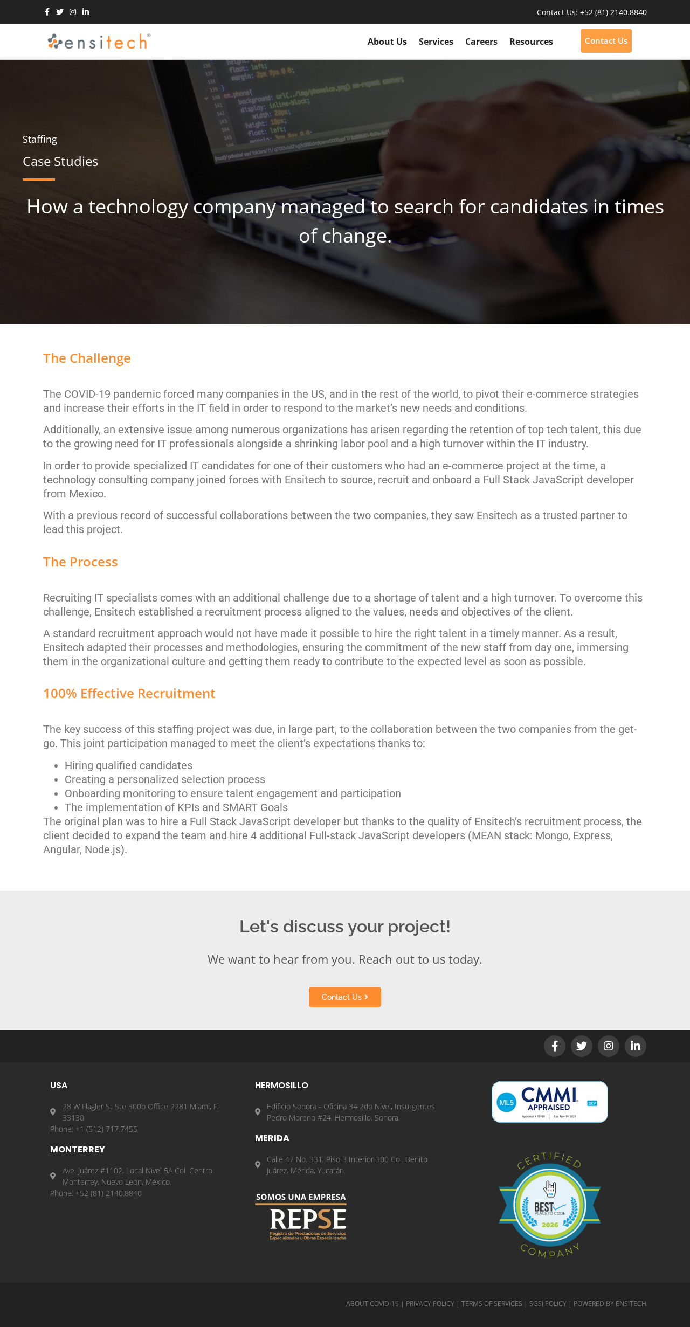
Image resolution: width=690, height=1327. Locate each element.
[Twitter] (60, 12)
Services (436, 41)
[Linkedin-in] (85, 12)
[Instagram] (73, 12)
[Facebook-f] (47, 12)
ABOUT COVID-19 (372, 1303)
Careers (481, 41)
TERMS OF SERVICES (491, 1303)
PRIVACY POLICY (430, 1303)
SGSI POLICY (548, 1303)
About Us (387, 41)
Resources (531, 41)
